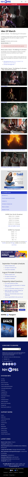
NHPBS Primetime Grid (10, 265)
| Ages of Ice (6, 460)
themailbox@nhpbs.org (8, 361)
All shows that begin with (9, 64)
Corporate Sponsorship (5, 418)
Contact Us (4, 201)
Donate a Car (3, 420)
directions (18, 357)
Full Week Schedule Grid (7, 204)
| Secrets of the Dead (10, 459)
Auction (2, 415)
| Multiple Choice (7, 443)
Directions (21, 472)
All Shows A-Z (5, 195)
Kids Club (3, 424)
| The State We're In (7, 455)
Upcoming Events (4, 432)
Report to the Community (5, 403)
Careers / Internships (5, 384)
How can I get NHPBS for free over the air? (14, 297)
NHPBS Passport (4, 428)
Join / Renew (6, 475)
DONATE (14, 4)
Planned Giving (4, 430)
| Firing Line (8, 442)
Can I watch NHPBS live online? (11, 283)
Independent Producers (5, 395)
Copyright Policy (4, 392)
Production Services (4, 399)
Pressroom (3, 397)
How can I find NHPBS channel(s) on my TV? (14, 288)
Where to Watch (5, 206)
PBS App (12, 243)
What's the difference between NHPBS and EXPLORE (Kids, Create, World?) (14, 291)
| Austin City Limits (9, 457)
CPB (17, 470)
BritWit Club (3, 417)
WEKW (20, 463)
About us (10, 472)
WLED (17, 463)
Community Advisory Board (6, 388)
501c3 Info (3, 380)
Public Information (4, 401)
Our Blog (2, 378)
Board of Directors (4, 382)
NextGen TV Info (5, 209)
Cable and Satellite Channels (14, 226)
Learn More (14, 244)
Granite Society (4, 422)
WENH (13, 463)
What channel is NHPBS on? (6, 407)
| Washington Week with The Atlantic (13, 449)
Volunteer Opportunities (5, 434)
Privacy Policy (11, 475)
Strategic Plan (3, 405)
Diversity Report (4, 394)
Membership (3, 426)
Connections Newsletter (10, 269)
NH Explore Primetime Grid (10, 267)
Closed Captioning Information (8, 198)
